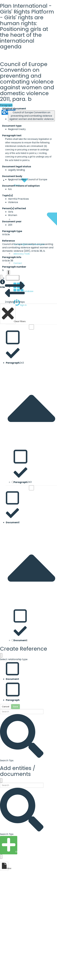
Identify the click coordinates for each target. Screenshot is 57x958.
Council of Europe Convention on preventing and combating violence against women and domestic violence (31, 116)
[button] (2, 284)
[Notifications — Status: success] (8, 272)
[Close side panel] (1, 277)
